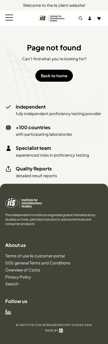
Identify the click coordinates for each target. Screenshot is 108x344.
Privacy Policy (18, 276)
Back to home (54, 75)
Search (12, 283)
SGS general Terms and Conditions (38, 262)
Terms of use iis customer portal (35, 255)
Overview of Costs (22, 269)
